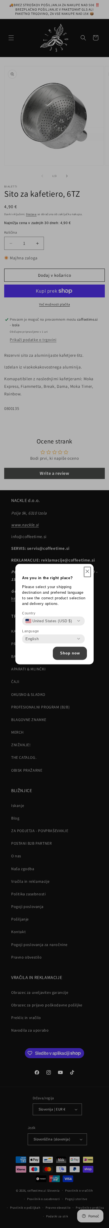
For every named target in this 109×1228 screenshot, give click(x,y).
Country (28, 613)
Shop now (70, 653)
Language (30, 631)
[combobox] (48, 621)
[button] (87, 572)
